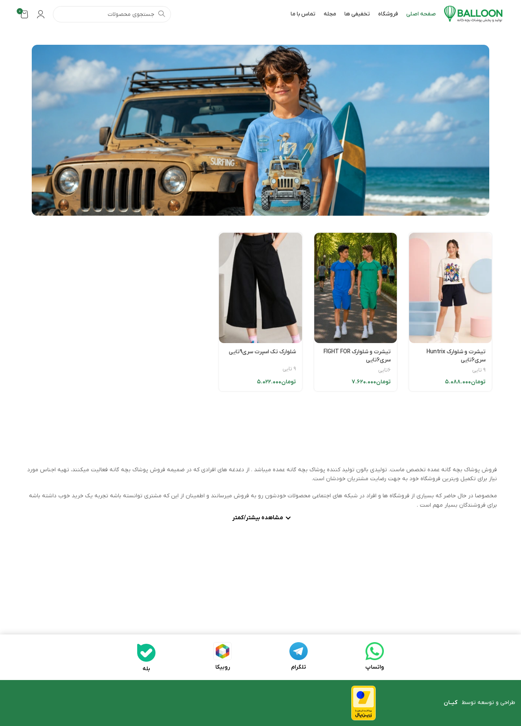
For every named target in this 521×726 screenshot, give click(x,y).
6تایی (384, 370)
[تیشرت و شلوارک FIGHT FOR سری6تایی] (355, 288)
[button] (260, 519)
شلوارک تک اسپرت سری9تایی (262, 352)
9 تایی (479, 370)
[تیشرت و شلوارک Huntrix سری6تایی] (450, 288)
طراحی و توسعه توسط (479, 702)
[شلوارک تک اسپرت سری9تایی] (260, 288)
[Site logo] (473, 14)
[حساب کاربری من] (41, 14)
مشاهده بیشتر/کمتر (257, 518)
